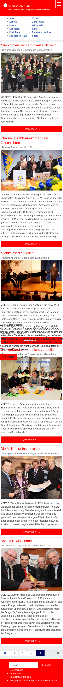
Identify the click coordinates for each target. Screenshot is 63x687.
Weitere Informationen (24, 362)
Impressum (44, 362)
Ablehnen (25, 356)
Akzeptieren (8, 356)
